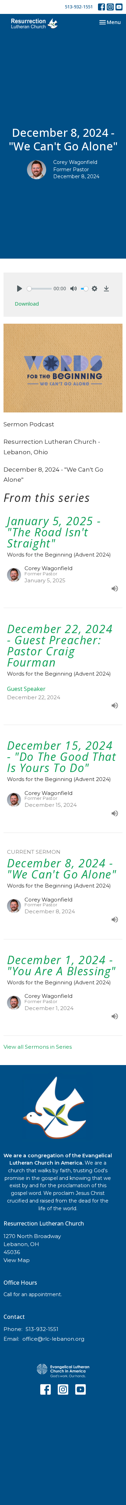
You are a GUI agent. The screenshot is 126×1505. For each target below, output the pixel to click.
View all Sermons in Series (38, 1046)
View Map (17, 1260)
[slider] (39, 288)
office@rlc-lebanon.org (53, 1338)
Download (27, 303)
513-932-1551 (79, 6)
